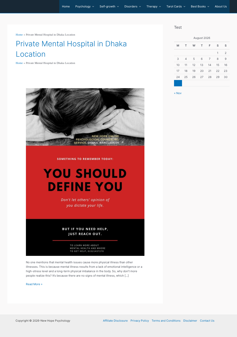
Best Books (198, 6)
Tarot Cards (174, 6)
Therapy (151, 6)
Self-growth (107, 6)
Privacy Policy (140, 320)
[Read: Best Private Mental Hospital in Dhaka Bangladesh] (85, 172)
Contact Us (207, 320)
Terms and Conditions (166, 320)
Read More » (34, 284)
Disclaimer (190, 320)
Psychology (83, 6)
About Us (221, 6)
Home (66, 6)
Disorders (130, 6)
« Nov (177, 93)
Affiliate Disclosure (115, 320)
